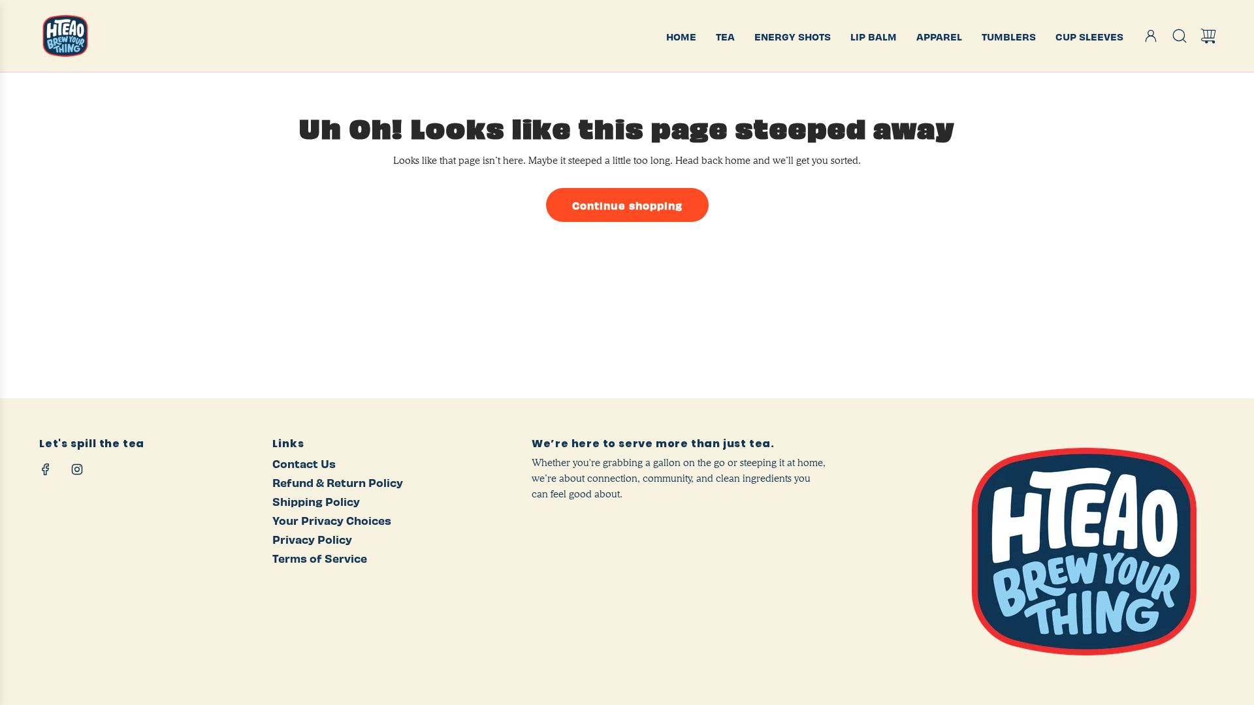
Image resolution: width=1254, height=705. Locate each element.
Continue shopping (627, 205)
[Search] (1179, 36)
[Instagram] (77, 469)
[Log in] (1150, 36)
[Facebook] (45, 469)
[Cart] (1208, 36)
